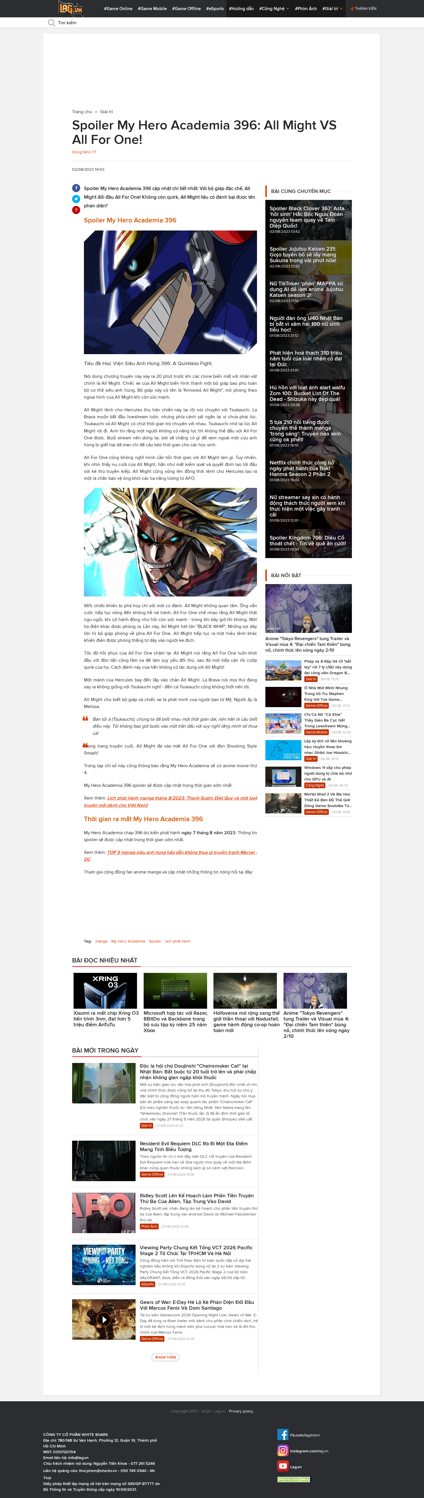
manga (101, 941)
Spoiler (155, 941)
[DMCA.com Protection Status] (295, 1479)
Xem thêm (167, 1357)
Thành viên (365, 8)
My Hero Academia (128, 941)
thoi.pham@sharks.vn (98, 1470)
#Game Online (118, 8)
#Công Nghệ (272, 8)
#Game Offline (186, 8)
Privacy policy (241, 1411)
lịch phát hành (178, 941)
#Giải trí (330, 8)
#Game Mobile (152, 8)
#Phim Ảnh (306, 8)
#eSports (215, 8)
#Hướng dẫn (241, 8)
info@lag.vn (78, 1457)
